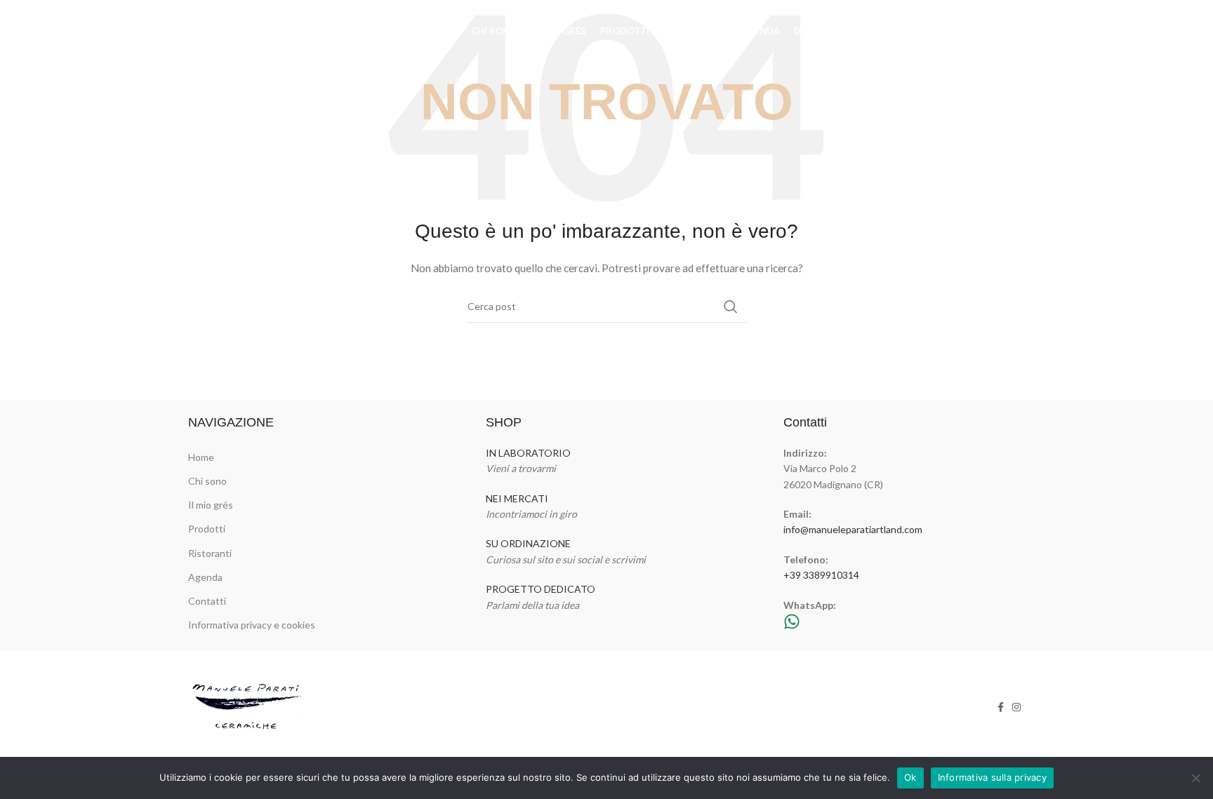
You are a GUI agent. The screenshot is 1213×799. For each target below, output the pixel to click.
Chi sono (207, 481)
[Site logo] (258, 30)
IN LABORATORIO (528, 453)
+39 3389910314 (821, 575)
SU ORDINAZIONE (528, 543)
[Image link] (248, 706)
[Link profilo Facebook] (997, 31)
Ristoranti (210, 553)
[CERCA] (731, 306)
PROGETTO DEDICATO (540, 589)
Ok (910, 777)
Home (201, 457)
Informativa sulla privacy (992, 777)
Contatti (207, 601)
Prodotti (206, 529)
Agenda (205, 577)
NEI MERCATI (517, 498)
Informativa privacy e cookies (251, 625)
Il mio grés (210, 505)
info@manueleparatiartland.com (852, 529)
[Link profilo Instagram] (1015, 31)
